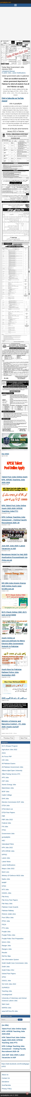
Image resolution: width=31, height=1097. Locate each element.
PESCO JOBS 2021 (9, 914)
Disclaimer (5, 1082)
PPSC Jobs (6, 921)
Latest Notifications (19, 73)
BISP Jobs (5, 791)
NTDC (4, 886)
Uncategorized (7, 994)
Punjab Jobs (6, 931)
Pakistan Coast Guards (10, 907)
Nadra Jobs (6, 879)
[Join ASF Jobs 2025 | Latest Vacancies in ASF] (15, 535)
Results (4, 952)
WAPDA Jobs (6, 1008)
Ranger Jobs (6, 945)
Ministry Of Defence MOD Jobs (13, 875)
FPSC (4, 830)
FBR (3, 816)
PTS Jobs (5, 928)
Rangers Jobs (7, 949)
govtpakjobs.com (5, 2)
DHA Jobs (5, 798)
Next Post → (25, 738)
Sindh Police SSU (8, 970)
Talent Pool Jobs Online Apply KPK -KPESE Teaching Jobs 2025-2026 (15, 479)
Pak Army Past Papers (10, 900)
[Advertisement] (15, 23)
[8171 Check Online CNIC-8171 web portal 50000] (15, 601)
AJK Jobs (5, 760)
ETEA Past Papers (8, 812)
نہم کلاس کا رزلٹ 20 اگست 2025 (14, 698)
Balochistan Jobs (8, 788)
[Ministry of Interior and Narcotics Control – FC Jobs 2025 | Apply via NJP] (15, 710)
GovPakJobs (6, 1085)
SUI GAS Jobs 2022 (9, 984)
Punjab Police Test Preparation (12, 938)
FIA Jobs (5, 826)
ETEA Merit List (7, 809)
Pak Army (5, 896)
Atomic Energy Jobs (9, 784)
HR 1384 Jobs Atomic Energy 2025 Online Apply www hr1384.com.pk (14, 586)
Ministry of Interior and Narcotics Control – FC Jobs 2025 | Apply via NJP (14, 724)
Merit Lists (5, 872)
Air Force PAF (7, 756)
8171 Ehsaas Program (10, 746)
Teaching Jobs (7, 991)
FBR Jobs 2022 (7, 819)
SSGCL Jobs (6, 980)
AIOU (4, 753)
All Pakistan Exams (8, 763)
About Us (5, 1075)
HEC (3, 840)
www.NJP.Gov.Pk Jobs (10, 1011)
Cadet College (7, 795)
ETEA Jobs (6, 805)
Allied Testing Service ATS (11, 774)
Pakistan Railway (8, 910)
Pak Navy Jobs (7, 903)
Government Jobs (8, 833)
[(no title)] (15, 442)
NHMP (4, 882)
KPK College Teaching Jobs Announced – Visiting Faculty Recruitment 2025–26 (14, 520)
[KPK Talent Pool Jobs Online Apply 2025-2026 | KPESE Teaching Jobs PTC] (15, 495)
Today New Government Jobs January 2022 (13, 68)
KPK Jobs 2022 (7, 847)
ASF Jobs (5, 781)
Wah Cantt (5, 1004)
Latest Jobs (7, 73)
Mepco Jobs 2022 (8, 868)
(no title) (5, 454)
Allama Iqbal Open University (12, 770)
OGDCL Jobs (6, 893)
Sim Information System (10, 959)
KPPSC (4, 854)
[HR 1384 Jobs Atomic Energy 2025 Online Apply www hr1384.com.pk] (15, 572)
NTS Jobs (5, 889)
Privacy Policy (7, 1089)
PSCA (4, 924)
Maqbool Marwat (9, 71)
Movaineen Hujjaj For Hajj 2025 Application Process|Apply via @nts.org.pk (14, 557)
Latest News (6, 861)
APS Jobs (5, 777)
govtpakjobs (6, 837)
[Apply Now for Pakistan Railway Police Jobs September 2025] (15, 659)
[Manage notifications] (27, 1093)
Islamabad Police (8, 844)
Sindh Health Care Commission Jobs (15, 963)
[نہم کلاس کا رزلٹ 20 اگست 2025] (15, 687)
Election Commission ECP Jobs (13, 802)
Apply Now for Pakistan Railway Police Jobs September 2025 (12, 672)
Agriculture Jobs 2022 (9, 749)
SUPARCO (5, 987)
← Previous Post (7, 738)
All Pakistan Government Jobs (12, 767)
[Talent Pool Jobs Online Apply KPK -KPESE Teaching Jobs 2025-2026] (15, 466)
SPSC (4, 977)
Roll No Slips (6, 956)
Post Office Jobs (8, 917)
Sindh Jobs (6, 966)
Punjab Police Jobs (8, 935)
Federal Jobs (6, 823)
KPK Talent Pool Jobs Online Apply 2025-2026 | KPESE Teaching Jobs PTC (14, 508)
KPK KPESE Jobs (8, 851)
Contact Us (6, 1078)
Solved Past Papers (9, 973)
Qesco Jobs (6, 942)
